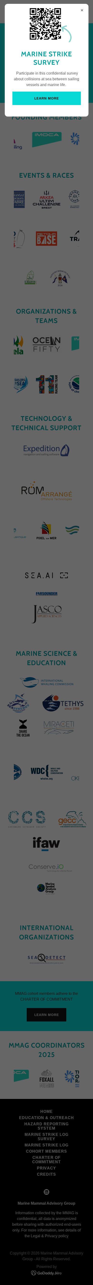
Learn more (46, 98)
